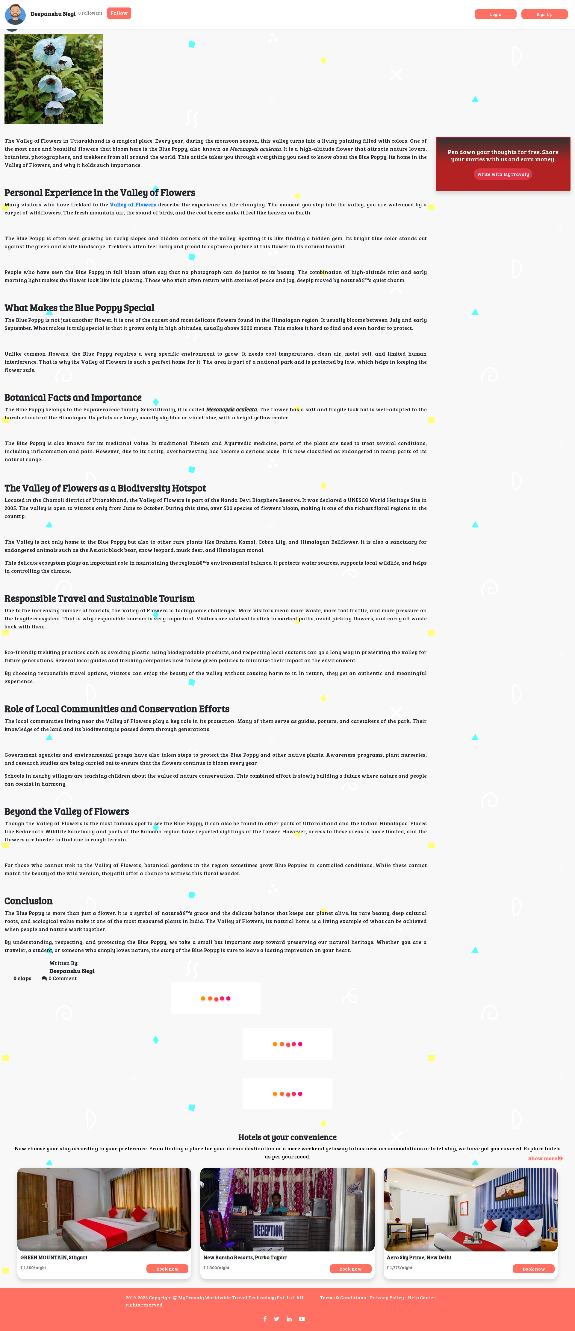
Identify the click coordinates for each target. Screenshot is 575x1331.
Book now (167, 1268)
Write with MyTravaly (503, 174)
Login (495, 14)
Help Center (421, 1297)
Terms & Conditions (343, 1297)
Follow (119, 12)
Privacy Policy (387, 1297)
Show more (543, 1158)
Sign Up (545, 14)
